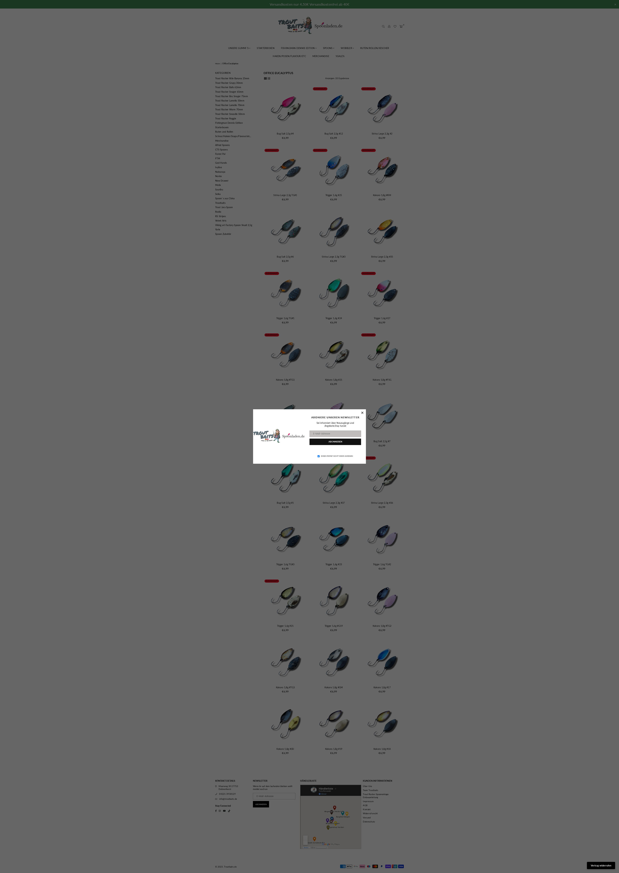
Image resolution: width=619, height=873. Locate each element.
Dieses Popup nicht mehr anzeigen (337, 456)
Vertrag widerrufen (601, 865)
